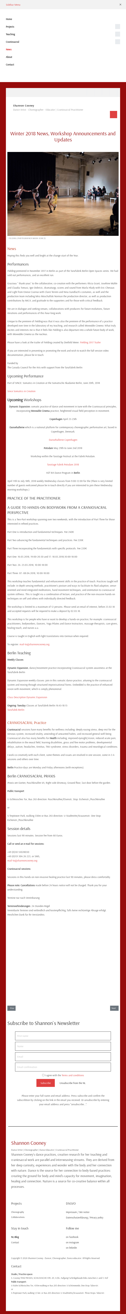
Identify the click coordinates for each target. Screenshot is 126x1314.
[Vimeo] (113, 92)
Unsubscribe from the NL (73, 1083)
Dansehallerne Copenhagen (63, 439)
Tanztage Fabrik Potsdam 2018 (63, 464)
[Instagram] (98, 92)
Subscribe (46, 1083)
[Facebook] (90, 92)
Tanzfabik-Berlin (15, 709)
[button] (120, 4)
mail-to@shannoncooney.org (34, 644)
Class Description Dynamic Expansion (27, 697)
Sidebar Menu (13, 4)
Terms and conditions (73, 1075)
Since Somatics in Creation (21, 391)
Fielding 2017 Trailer (90, 342)
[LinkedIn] (105, 92)
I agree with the (64, 1075)
